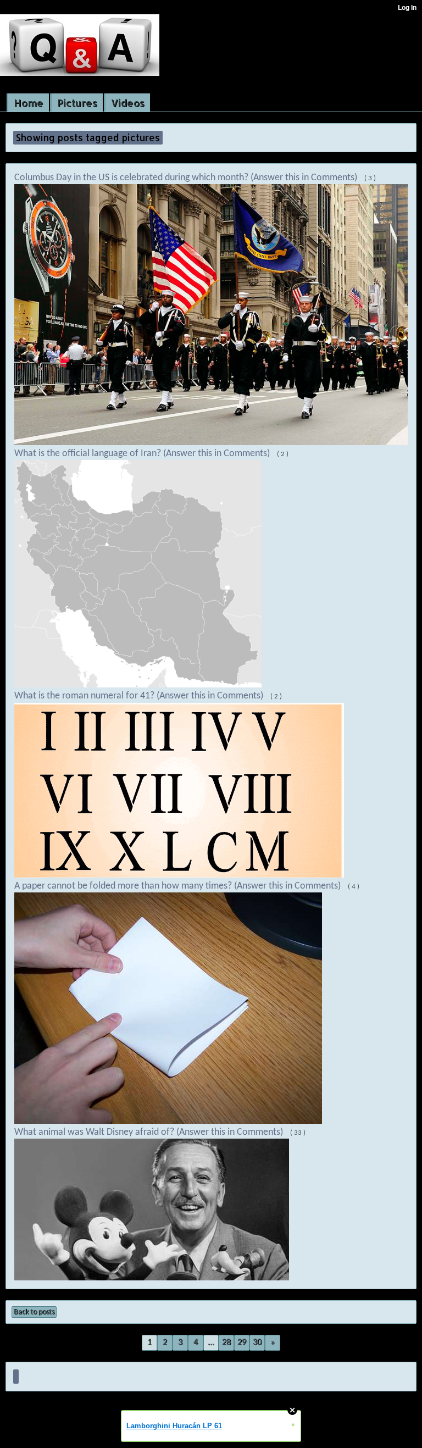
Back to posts (34, 1312)
